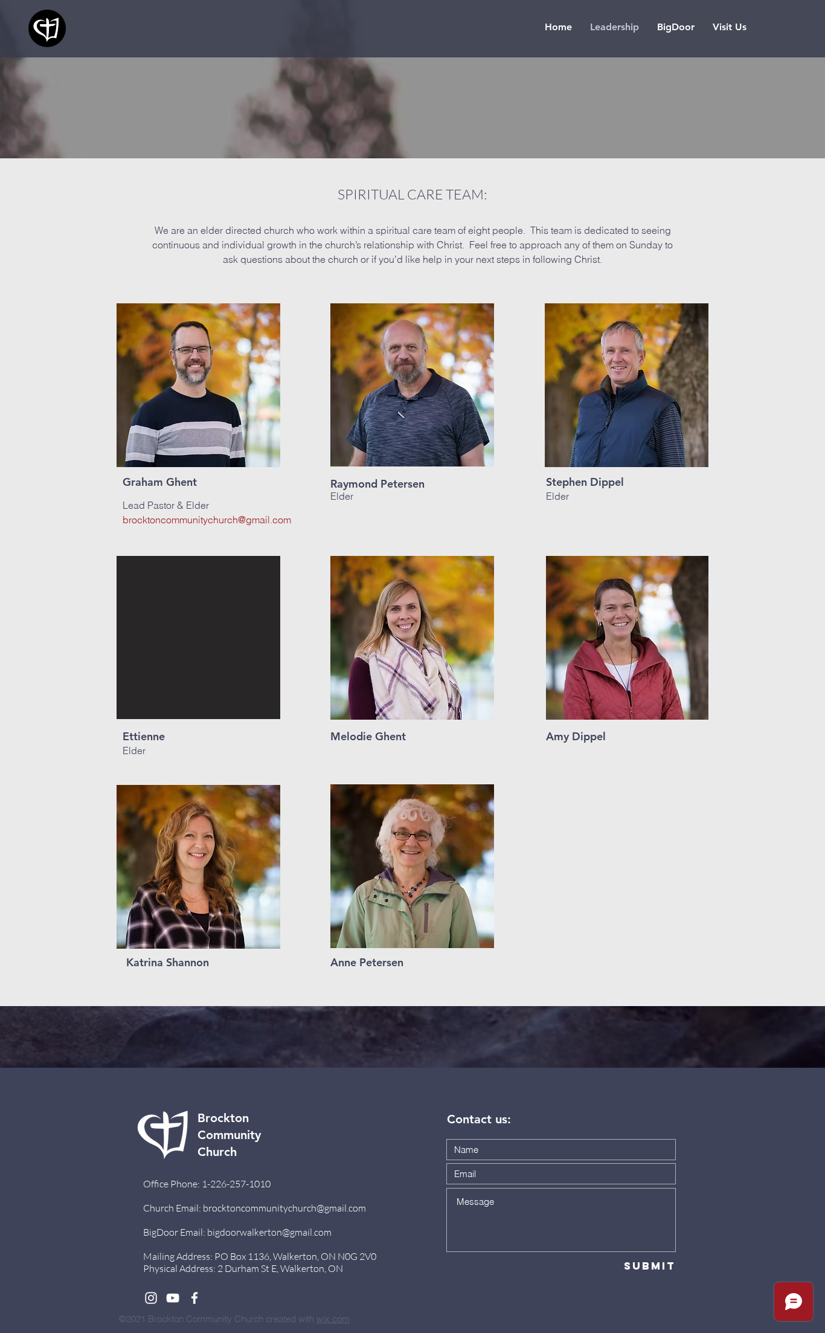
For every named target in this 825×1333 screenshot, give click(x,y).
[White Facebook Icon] (194, 1298)
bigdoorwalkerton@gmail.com (269, 1232)
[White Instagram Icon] (151, 1298)
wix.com (333, 1319)
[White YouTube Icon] (173, 1298)
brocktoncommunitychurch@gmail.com (207, 520)
